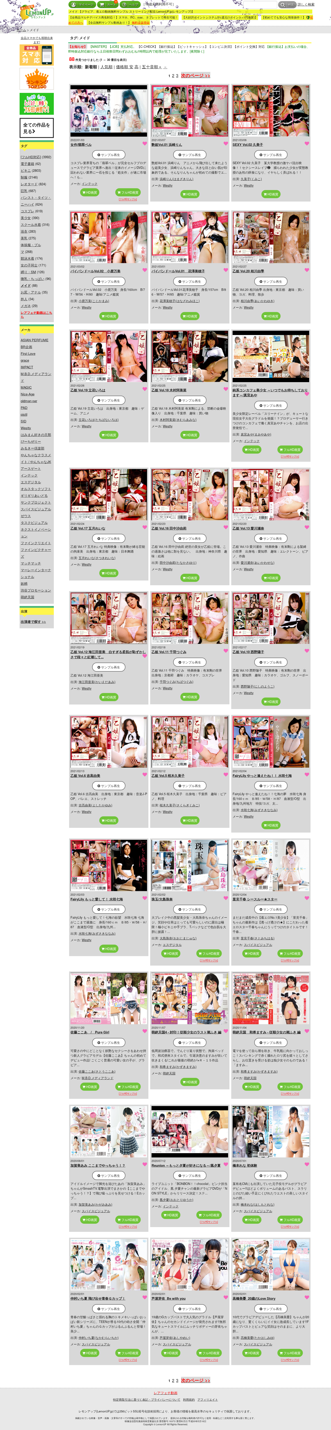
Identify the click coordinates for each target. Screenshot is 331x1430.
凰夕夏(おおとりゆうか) (176, 1199)
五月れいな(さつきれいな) (97, 557)
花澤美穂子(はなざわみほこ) (180, 300)
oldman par (29, 400)
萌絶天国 (27, 596)
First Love (28, 353)
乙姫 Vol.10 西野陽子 (248, 651)
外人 (24, 298)
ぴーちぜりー (31, 441)
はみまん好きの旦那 (36, 434)
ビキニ (26, 170)
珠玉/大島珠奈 (162, 899)
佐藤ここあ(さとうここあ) (97, 1071)
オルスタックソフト (36, 488)
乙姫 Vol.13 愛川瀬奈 (248, 528)
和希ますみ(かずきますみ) (178, 1066)
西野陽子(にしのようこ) (257, 686)
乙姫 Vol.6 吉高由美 (85, 775)
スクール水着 (31, 224)
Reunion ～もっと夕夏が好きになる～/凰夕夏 (186, 1165)
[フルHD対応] (31, 156)
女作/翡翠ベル (81, 144)
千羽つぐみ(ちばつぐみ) (176, 681)
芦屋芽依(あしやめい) (175, 1337)
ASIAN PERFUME (34, 339)
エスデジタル (31, 482)
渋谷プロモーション (36, 590)
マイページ (86, 4)
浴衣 (24, 231)
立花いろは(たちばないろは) (99, 419)
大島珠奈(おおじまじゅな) (178, 938)
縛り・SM (28, 271)
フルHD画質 (129, 192)
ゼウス (26, 515)
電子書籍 (27, 163)
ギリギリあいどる (34, 495)
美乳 (24, 238)
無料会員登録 (141, 22)
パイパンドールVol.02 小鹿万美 (95, 271)
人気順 (106, 66)
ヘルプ (133, 4)
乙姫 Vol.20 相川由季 (248, 271)
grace (25, 360)
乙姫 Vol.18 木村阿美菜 (169, 390)
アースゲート (31, 468)
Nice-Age (27, 394)
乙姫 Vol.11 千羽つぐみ (169, 651)
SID (23, 421)
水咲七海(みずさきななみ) (259, 810)
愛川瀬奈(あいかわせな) (257, 562)
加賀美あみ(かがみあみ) (95, 1204)
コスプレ (27, 211)
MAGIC (26, 387)
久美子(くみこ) (251, 179)
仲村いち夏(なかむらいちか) (99, 1337)
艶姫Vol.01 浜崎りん (167, 144)
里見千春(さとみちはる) (257, 938)
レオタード (29, 183)
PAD (24, 407)
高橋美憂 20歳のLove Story (254, 1298)
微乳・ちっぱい (32, 278)
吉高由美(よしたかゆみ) (95, 805)
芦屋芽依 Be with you (169, 1298)
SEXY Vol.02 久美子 (248, 144)
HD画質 (91, 192)
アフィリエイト (207, 1399)
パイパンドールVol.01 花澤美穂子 (178, 271)
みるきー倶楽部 (32, 448)
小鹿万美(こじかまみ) (94, 300)
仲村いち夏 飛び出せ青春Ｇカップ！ (97, 1298)
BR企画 (26, 346)
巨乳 (24, 190)
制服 (24, 177)
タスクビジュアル (34, 522)
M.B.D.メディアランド (97, 1078)
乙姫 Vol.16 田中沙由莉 (169, 528)
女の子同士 (29, 265)
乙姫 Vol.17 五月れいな (87, 528)
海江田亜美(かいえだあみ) (97, 681)
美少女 (26, 217)
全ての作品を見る (36, 127)
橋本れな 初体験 (245, 1165)
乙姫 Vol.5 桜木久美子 (168, 775)
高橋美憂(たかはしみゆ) (257, 1337)
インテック (29, 475)
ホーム (21, 30)
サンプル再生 (110, 154)
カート (111, 4)
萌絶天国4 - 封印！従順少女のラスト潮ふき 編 (186, 1032)
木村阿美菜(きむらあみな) (178, 419)
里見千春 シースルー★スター (255, 899)
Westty (26, 427)
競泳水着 (27, 258)
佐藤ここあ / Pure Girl (89, 1032)
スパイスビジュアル (36, 509)
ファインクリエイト (36, 542)
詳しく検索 (306, 4)
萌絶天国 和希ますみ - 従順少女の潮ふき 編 (267, 1032)
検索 (291, 5)
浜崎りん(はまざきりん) (176, 179)
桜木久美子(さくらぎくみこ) (180, 805)
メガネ (26, 305)
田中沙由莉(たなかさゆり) (178, 562)
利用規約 (189, 1399)
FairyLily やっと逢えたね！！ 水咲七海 (262, 775)
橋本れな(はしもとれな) (257, 1204)
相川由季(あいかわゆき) (257, 300)
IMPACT (27, 367)
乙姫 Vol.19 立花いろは (87, 390)
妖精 (24, 583)
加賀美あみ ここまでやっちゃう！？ (97, 1165)
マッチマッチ (31, 563)
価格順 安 (124, 66)
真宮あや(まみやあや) (256, 434)
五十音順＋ (152, 66)
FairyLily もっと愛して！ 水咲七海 (96, 899)
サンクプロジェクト (36, 502)
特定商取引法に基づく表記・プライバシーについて (146, 1399)
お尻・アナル (31, 292)
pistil (24, 414)
